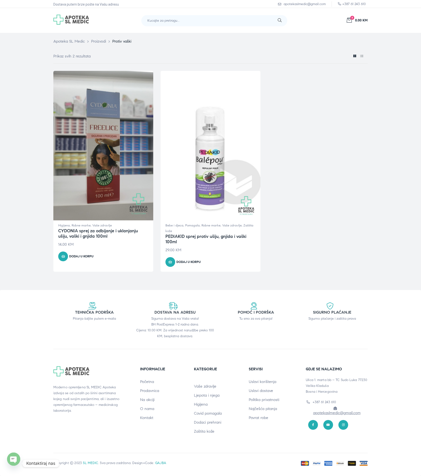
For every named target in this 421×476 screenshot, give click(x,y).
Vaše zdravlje (102, 225)
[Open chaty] (13, 463)
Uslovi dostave (261, 390)
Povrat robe (258, 417)
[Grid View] (355, 56)
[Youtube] (328, 425)
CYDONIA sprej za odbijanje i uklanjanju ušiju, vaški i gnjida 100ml (98, 233)
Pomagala (192, 225)
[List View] (362, 56)
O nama (147, 408)
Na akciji (147, 399)
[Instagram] (343, 425)
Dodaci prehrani (207, 422)
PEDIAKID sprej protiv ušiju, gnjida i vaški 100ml (205, 239)
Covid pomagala (208, 413)
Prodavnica (149, 390)
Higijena (64, 225)
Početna (147, 381)
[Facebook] (313, 425)
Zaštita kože (204, 431)
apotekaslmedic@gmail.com (337, 413)
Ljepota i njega (207, 395)
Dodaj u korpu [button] (81, 256)
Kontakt (146, 417)
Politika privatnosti (264, 399)
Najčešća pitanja (263, 408)
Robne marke (81, 225)
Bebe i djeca (174, 225)
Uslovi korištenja (262, 381)
